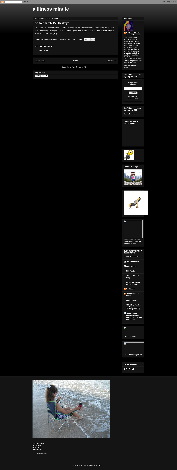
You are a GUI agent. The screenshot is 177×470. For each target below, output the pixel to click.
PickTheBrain (131, 266)
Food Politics (131, 300)
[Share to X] (89, 39)
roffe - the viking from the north (133, 283)
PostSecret (130, 289)
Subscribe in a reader (132, 114)
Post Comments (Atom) (80, 67)
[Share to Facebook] (91, 39)
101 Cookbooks (132, 257)
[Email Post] (80, 39)
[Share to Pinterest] (94, 39)
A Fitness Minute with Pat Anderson (133, 34)
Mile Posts (130, 271)
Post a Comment (43, 50)
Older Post (111, 61)
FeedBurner (133, 99)
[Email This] (85, 39)
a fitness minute (51, 9)
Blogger (100, 465)
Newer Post (40, 61)
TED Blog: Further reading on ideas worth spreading (133, 307)
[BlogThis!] (87, 39)
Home (75, 61)
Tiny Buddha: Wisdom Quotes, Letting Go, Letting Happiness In (134, 316)
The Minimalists (132, 262)
